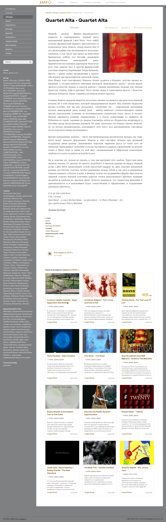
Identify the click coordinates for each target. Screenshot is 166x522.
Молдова (24, 242)
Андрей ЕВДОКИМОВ (21, 93)
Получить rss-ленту (117, 2)
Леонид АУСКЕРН (23, 134)
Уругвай (14, 270)
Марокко (7, 242)
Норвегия (7, 250)
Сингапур (23, 257)
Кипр (5, 283)
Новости (73, 2)
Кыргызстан (18, 234)
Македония (8, 239)
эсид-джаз (16, 355)
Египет (18, 293)
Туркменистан (22, 265)
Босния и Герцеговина (12, 280)
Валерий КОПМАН (23, 109)
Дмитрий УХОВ (25, 121)
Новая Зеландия (20, 247)
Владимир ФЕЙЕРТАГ (12, 114)
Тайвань (15, 263)
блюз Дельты (16, 316)
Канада (25, 229)
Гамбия (19, 291)
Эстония (6, 278)
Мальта (6, 286)
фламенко (7, 350)
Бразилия (22, 204)
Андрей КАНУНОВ (11, 96)
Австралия (7, 193)
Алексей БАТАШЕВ (19, 85)
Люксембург (21, 237)
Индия (6, 222)
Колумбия (13, 232)
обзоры (56, 13)
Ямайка (28, 278)
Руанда (6, 301)
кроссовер (7, 337)
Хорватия (16, 273)
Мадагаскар (22, 283)
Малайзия (18, 239)
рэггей (15, 340)
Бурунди (6, 206)
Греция (29, 214)
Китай (5, 232)
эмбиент (7, 355)
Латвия (27, 234)
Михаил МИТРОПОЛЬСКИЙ (14, 145)
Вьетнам (15, 211)
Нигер (24, 298)
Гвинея (26, 291)
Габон (22, 211)
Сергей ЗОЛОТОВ (21, 165)
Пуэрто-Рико (8, 255)
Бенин (5, 204)
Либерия (15, 296)
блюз (5, 73)
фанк (25, 347)
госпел (6, 324)
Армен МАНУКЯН (20, 101)
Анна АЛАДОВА (19, 98)
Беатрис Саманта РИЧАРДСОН (16, 180)
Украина (6, 270)
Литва (12, 237)
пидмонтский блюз (24, 332)
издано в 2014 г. (66, 13)
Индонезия (14, 222)
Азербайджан (9, 196)
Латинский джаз (18, 319)
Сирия (13, 301)
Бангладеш (8, 201)
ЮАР (22, 278)
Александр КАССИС (11, 83)
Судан (24, 260)
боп (8, 319)
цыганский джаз (10, 352)
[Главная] (46, 2)
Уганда (13, 268)
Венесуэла (15, 209)
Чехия (23, 273)
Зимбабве (18, 219)
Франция (7, 273)
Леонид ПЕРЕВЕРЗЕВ (12, 137)
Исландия (17, 224)
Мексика (15, 242)
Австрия (16, 193)
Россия (18, 255)
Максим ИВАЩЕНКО (18, 139)
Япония (26, 304)
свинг (21, 340)
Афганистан (17, 198)
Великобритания (18, 206)
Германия (13, 214)
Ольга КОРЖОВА (23, 160)
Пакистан (16, 250)
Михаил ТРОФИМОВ (12, 147)
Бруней (24, 288)
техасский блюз (10, 345)
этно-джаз (25, 357)
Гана (28, 211)
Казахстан (26, 227)
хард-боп (24, 350)
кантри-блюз (9, 332)
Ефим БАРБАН (17, 127)
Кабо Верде (15, 227)
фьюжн (16, 350)
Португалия (21, 252)
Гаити (5, 214)
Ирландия (7, 224)
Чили (29, 273)
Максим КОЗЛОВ (10, 142)
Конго (24, 293)
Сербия (14, 257)
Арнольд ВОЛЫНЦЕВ (12, 104)
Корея (21, 232)
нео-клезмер (15, 324)
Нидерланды (23, 245)
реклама (7, 365)
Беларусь (18, 201)
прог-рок (23, 334)
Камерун (17, 229)
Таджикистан (22, 301)
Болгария (13, 204)
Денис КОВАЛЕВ (10, 119)
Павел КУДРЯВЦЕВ (11, 162)
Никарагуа (7, 247)
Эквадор (26, 275)
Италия (6, 227)
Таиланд (7, 263)
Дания (12, 216)
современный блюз (17, 342)
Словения (16, 260)
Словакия (7, 260)
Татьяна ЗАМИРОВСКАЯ (13, 173)
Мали (25, 239)
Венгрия (6, 209)
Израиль (27, 219)
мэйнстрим (24, 322)
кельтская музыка (10, 334)
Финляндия (24, 270)
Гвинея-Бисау (8, 293)
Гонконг (21, 214)
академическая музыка (22, 311)
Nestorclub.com (157, 519)
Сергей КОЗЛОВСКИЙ (12, 168)
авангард (7, 311)
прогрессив (18, 337)
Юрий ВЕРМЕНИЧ (10, 178)
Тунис (12, 265)
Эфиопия (15, 278)
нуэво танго (15, 327)
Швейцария (8, 275)
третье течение (15, 347)
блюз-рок (27, 316)
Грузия (6, 216)
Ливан (5, 237)
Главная (61, 2)
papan (6, 80)
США (30, 260)
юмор (8, 53)
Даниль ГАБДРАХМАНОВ (13, 183)
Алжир (19, 196)
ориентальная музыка (19, 329)
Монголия (17, 298)
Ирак (22, 222)
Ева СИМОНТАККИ (11, 124)
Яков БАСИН (24, 178)
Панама (24, 250)
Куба (10, 234)
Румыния (26, 255)
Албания (24, 286)
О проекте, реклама (92, 2)
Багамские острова (11, 288)
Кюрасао (12, 283)
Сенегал (6, 257)
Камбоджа (8, 229)
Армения (7, 198)
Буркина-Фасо (9, 291)
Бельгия (26, 201)
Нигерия (13, 245)
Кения (25, 280)
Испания (25, 224)
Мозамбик (7, 298)
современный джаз (11, 357)
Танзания (7, 304)
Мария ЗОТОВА (25, 142)
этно (16, 73)
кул (4, 319)
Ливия (22, 296)
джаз (11, 73)
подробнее (52, 322)
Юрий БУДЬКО (21, 175)
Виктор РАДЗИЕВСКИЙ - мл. (15, 111)
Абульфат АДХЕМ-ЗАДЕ (20, 80)
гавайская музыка (10, 322)
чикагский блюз (25, 352)
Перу (5, 252)
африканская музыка (12, 314)
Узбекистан (22, 268)
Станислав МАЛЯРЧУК (19, 170)
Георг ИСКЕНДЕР (19, 116)
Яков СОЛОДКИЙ (19, 186)
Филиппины (17, 304)
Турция (6, 268)
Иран (27, 222)
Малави (29, 296)
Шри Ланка (15, 286)
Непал (6, 245)
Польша (11, 252)
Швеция (17, 275)
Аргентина (27, 196)
